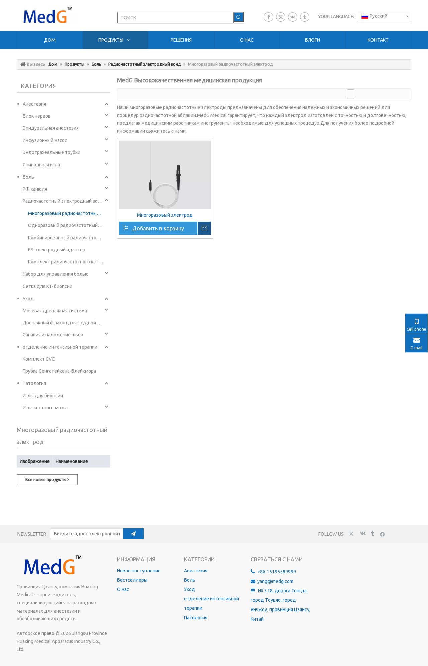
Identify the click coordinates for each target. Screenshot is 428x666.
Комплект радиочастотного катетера (69, 261)
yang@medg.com (275, 581)
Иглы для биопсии (43, 395)
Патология (34, 383)
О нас (123, 589)
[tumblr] (304, 17)
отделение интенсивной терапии (60, 347)
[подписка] (133, 533)
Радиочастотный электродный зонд (63, 201)
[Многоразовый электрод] (165, 175)
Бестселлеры (132, 580)
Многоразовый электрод (165, 215)
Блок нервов (37, 116)
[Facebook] (268, 17)
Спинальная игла (41, 165)
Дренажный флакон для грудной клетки (66, 322)
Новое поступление (139, 570)
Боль (28, 177)
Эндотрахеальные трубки (51, 152)
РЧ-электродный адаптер (56, 249)
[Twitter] (280, 17)
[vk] (292, 17)
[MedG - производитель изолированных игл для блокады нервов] (52, 565)
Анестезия (34, 104)
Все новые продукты (46, 479)
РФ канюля (35, 189)
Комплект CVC (39, 359)
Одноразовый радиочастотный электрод (69, 225)
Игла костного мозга (45, 407)
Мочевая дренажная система (55, 310)
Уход (28, 298)
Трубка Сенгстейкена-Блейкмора (59, 371)
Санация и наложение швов (53, 334)
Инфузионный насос (45, 140)
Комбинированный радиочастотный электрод (69, 237)
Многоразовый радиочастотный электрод (69, 213)
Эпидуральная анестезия (51, 128)
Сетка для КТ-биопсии (47, 286)
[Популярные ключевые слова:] (239, 17)
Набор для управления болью (56, 274)
